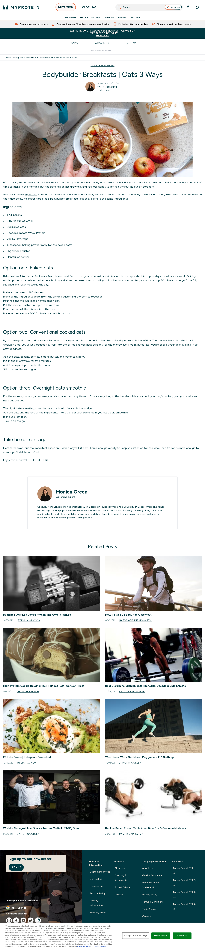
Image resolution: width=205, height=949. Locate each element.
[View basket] (197, 7)
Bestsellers (70, 17)
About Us (147, 868)
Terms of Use (100, 946)
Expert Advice (122, 887)
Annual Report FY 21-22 (184, 870)
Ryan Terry (32, 194)
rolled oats (19, 226)
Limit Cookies (160, 935)
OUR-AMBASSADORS (103, 65)
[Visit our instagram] (9, 920)
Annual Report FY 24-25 (184, 906)
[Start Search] (119, 7)
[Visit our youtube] (23, 920)
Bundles (122, 17)
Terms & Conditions (153, 901)
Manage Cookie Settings (135, 935)
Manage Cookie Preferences (23, 900)
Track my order (98, 912)
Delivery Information (96, 903)
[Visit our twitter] (31, 920)
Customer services (100, 871)
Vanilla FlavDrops (17, 238)
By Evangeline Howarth (135, 620)
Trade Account (150, 909)
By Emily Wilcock (29, 620)
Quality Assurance (152, 875)
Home (9, 57)
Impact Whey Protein (32, 232)
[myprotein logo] (21, 7)
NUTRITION (65, 7)
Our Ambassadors (30, 57)
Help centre (96, 886)
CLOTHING (89, 7)
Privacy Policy (149, 894)
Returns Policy (97, 893)
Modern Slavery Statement (150, 885)
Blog (16, 57)
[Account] (188, 7)
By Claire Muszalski (132, 691)
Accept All (182, 935)
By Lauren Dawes (28, 691)
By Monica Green (108, 87)
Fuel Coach (175, 7)
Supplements (102, 43)
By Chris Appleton (131, 833)
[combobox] (149, 7)
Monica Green (71, 492)
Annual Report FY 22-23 (184, 882)
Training (73, 43)
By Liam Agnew (26, 762)
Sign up (16, 867)
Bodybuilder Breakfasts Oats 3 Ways (59, 57)
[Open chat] (38, 920)
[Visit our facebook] (16, 920)
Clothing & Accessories (121, 877)
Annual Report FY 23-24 (184, 894)
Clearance (135, 17)
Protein (84, 17)
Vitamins (109, 17)
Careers (146, 916)
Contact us (96, 879)
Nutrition (96, 17)
